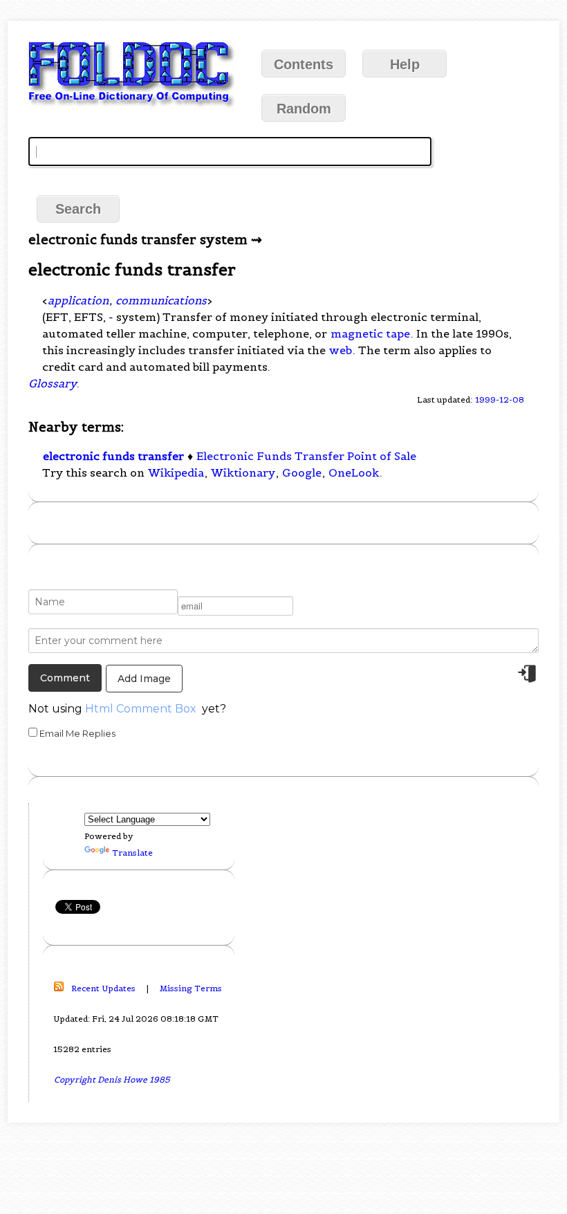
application (78, 300)
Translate (132, 852)
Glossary (52, 383)
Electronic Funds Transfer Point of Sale (306, 456)
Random (304, 108)
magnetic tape (370, 333)
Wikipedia (176, 472)
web (340, 350)
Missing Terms (191, 988)
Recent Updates (103, 988)
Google (302, 472)
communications (161, 300)
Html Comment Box (140, 708)
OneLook (353, 472)
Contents (303, 64)
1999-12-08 (499, 399)
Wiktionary (243, 472)
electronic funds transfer (113, 456)
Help (405, 64)
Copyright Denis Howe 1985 (112, 1079)
